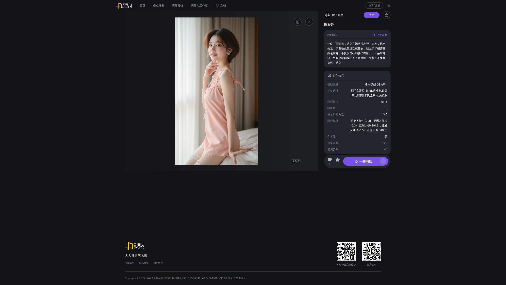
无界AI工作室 (199, 5)
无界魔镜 (177, 5)
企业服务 (158, 5)
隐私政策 (144, 262)
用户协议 (158, 262)
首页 (142, 5)
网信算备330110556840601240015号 (194, 278)
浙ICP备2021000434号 (232, 278)
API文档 (221, 5)
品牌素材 (129, 262)
